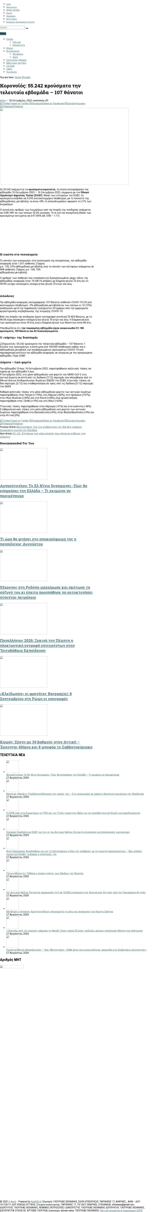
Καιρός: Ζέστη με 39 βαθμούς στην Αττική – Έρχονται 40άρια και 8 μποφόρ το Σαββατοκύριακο (46, 744)
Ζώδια (9, 69)
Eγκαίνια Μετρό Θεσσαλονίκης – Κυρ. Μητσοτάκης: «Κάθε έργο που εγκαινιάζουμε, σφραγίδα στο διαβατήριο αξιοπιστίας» (76, 949)
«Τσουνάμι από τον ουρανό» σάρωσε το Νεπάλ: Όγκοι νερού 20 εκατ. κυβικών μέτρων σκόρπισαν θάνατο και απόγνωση (74, 930)
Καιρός (9, 13)
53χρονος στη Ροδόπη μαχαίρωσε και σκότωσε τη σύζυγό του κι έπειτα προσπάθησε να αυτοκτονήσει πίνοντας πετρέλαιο (46, 592)
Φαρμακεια (10, 16)
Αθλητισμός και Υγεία (16, 63)
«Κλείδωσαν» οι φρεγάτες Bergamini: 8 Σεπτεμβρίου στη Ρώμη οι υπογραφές (36, 696)
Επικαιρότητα (19, 45)
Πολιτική (17, 42)
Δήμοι (15, 57)
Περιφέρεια (18, 54)
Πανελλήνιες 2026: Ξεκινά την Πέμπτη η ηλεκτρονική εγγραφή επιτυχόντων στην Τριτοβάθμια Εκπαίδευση (37, 645)
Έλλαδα (9, 39)
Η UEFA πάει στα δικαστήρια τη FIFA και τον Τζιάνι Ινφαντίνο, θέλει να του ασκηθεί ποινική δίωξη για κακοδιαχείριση (73, 813)
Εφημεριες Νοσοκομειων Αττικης (20, 22)
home (8, 4)
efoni (3, 100)
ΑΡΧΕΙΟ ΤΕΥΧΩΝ (12, 10)
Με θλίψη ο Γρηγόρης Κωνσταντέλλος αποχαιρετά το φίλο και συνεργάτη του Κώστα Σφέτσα (59, 911)
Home (18, 77)
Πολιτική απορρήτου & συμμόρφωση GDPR (121, 1210)
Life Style (10, 66)
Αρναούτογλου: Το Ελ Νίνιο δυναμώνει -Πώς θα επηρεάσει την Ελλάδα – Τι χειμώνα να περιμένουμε (43, 490)
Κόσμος (9, 48)
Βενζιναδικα (11, 19)
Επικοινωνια (11, 7)
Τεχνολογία (11, 72)
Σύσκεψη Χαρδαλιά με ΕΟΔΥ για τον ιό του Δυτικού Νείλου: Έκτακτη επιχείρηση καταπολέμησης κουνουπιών (68, 832)
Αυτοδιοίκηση (12, 51)
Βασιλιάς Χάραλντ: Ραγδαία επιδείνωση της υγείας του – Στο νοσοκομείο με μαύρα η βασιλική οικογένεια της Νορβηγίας (75, 793)
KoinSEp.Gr (36, 1201)
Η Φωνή (12, 1201)
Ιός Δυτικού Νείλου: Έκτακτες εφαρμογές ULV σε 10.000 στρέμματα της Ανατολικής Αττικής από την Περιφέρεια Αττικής (76, 892)
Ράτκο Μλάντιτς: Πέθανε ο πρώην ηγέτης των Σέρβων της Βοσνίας (45, 873)
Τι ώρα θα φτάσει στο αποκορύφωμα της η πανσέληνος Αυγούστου (38, 541)
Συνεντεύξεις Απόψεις (16, 60)
